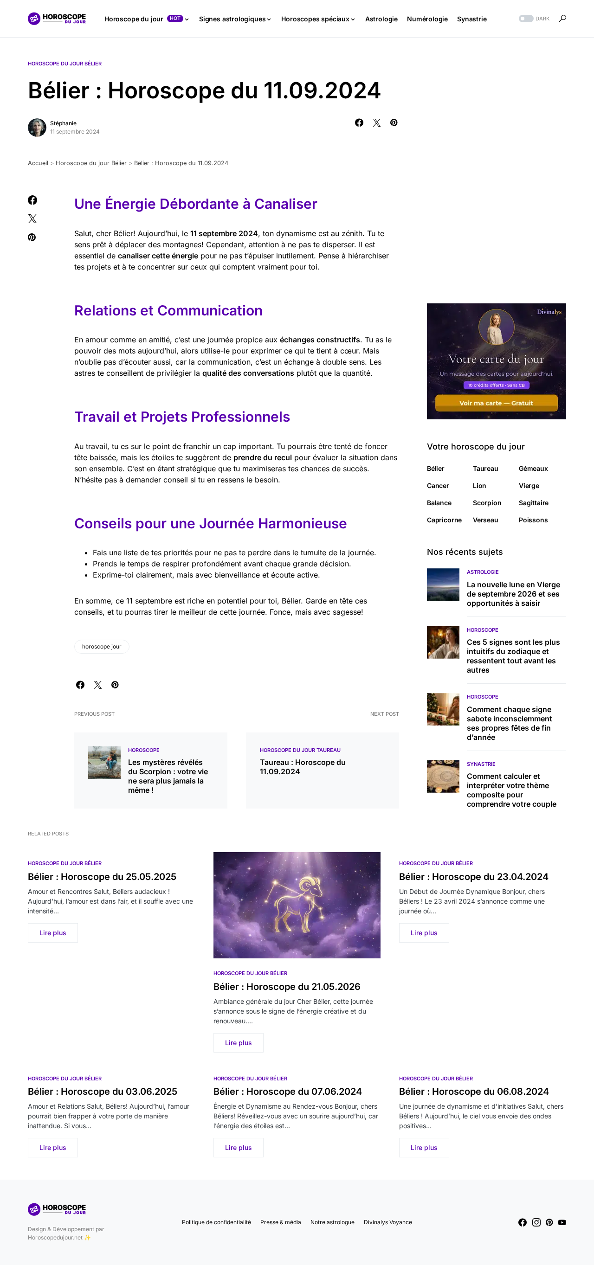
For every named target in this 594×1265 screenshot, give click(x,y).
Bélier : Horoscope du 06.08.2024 (474, 1091)
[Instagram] (536, 1222)
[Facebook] (522, 1222)
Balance (439, 503)
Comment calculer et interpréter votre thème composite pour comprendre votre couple (511, 790)
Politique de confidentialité (216, 1222)
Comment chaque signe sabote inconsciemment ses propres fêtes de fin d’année (509, 723)
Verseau (485, 520)
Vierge (529, 485)
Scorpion (487, 503)
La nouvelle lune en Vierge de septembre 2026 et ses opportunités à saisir (513, 594)
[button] (533, 19)
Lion (479, 485)
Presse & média (280, 1222)
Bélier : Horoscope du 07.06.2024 (287, 1091)
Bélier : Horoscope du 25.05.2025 (102, 876)
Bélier (436, 468)
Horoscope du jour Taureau (300, 750)
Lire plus (52, 933)
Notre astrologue (332, 1222)
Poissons (533, 520)
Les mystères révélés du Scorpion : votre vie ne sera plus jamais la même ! (168, 776)
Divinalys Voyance (388, 1222)
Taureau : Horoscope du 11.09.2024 (303, 767)
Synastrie (481, 764)
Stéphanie (63, 123)
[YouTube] (562, 1222)
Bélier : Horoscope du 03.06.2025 (102, 1091)
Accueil (38, 163)
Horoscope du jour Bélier (65, 63)
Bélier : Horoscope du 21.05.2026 (287, 986)
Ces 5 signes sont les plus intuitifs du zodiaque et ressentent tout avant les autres (513, 655)
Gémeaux (533, 468)
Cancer (438, 485)
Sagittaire (534, 503)
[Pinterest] (549, 1222)
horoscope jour (102, 646)
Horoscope (144, 750)
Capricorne (444, 520)
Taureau (485, 468)
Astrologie (483, 572)
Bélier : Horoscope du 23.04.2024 (474, 876)
